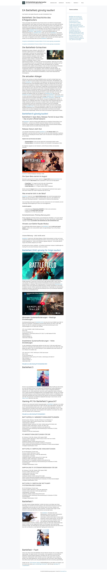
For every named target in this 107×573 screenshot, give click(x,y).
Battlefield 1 (31, 31)
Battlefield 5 (39, 31)
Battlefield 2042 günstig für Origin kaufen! (41, 250)
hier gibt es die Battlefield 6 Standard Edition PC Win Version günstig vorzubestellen (41, 41)
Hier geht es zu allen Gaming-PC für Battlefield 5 (33, 414)
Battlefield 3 (28, 82)
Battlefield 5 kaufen (26, 94)
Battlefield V (39, 386)
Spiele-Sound (25, 398)
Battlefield (76, 2)
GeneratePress (63, 571)
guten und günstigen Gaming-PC (40, 564)
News (82, 2)
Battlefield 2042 (53, 2)
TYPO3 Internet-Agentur (34, 562)
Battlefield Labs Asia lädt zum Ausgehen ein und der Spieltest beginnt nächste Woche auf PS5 (76, 18)
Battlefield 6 (61, 2)
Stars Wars (68, 2)
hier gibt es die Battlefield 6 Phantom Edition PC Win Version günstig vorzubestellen (41, 44)
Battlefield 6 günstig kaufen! (35, 114)
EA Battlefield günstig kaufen (36, 2)
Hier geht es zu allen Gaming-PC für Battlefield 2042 (34, 363)
